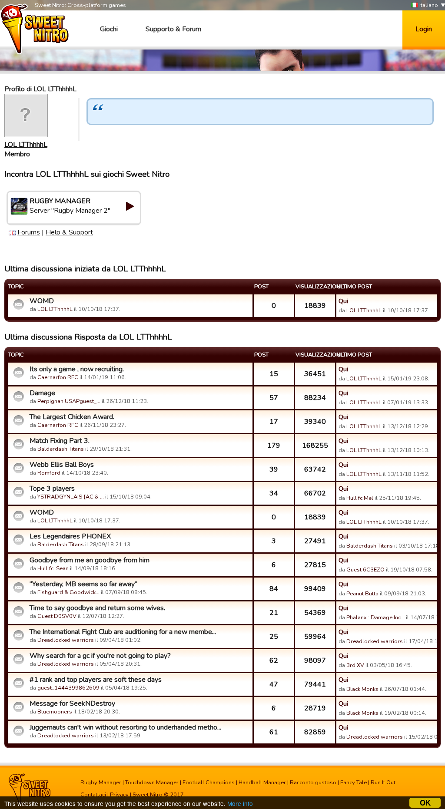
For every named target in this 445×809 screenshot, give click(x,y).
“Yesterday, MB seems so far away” (83, 584)
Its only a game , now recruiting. (77, 369)
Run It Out (383, 782)
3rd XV (355, 665)
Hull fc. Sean (53, 568)
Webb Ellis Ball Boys (62, 465)
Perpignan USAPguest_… (68, 401)
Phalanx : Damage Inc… (375, 617)
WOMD (42, 301)
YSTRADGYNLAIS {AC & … (70, 497)
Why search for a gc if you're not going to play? (100, 656)
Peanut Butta (362, 594)
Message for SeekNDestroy (72, 703)
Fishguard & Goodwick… (68, 592)
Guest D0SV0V (56, 616)
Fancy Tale (353, 782)
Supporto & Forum (173, 29)
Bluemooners (54, 712)
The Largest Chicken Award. (72, 417)
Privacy (119, 795)
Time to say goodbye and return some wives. (97, 608)
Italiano (428, 5)
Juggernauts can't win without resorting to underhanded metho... (125, 727)
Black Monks (362, 689)
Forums (28, 232)
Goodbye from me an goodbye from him (89, 560)
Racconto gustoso (313, 782)
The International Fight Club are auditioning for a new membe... (123, 632)
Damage (42, 393)
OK (425, 803)
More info (240, 803)
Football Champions (209, 782)
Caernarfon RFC (57, 377)
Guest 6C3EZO (365, 570)
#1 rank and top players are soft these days (96, 680)
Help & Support (69, 232)
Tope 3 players (52, 488)
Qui (343, 301)
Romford (48, 473)
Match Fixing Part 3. (60, 441)
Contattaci (93, 795)
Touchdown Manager (152, 782)
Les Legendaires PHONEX (70, 536)
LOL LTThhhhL (25, 144)
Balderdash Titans (60, 449)
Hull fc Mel (359, 498)
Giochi (109, 29)
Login (423, 29)
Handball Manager (262, 782)
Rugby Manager (100, 782)
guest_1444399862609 (68, 688)
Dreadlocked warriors (65, 640)
